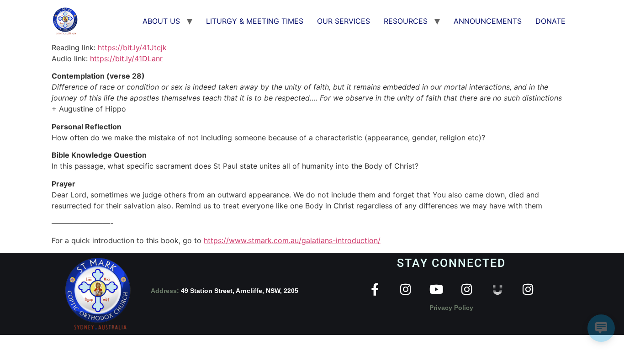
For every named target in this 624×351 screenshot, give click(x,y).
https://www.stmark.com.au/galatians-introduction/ (292, 240)
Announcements (488, 21)
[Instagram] (405, 289)
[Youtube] (436, 289)
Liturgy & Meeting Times (254, 21)
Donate (550, 21)
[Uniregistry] (497, 289)
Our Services (343, 21)
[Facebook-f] (375, 289)
